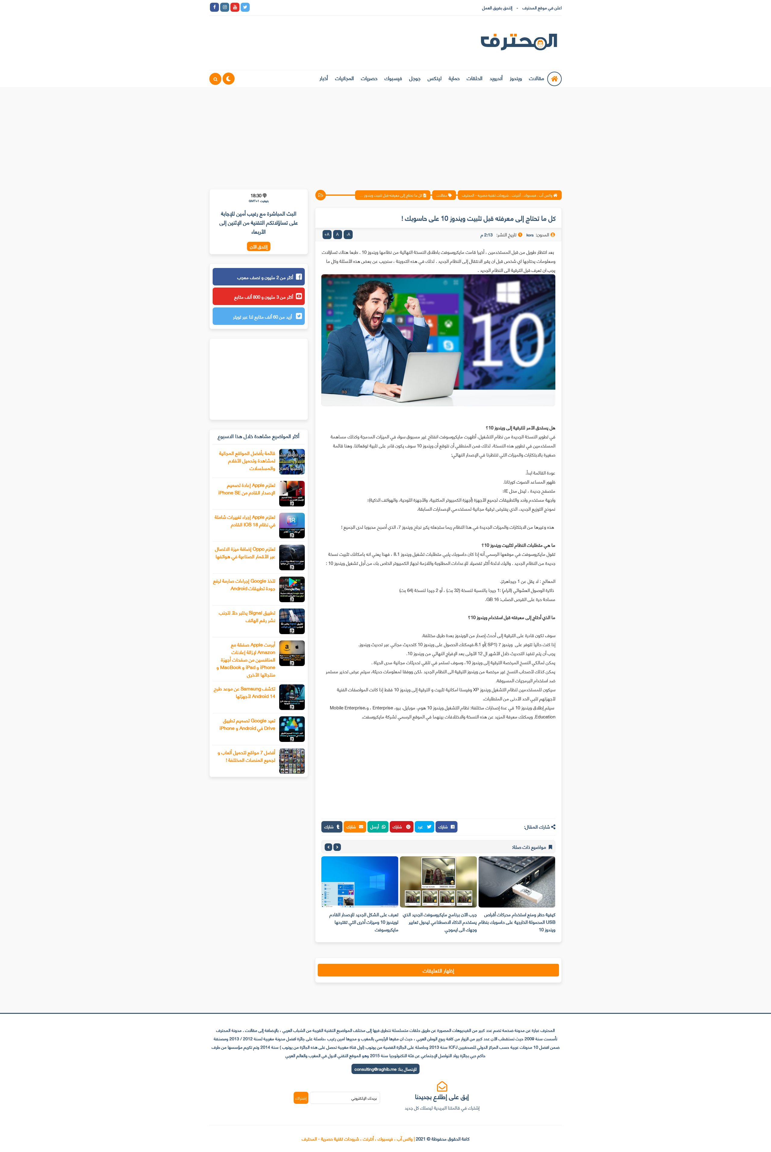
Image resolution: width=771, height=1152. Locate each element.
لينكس (435, 77)
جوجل (414, 77)
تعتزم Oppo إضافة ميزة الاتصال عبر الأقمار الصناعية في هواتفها (245, 552)
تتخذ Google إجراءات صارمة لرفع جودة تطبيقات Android (244, 584)
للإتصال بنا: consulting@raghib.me (385, 1068)
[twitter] (245, 7)
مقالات (536, 77)
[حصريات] (296, 7)
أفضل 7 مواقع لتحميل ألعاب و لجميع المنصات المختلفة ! (246, 756)
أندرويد (496, 77)
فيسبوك (393, 77)
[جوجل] (275, 7)
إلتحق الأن (258, 246)
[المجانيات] (306, 7)
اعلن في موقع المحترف (542, 7)
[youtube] (234, 7)
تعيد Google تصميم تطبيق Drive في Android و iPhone (247, 724)
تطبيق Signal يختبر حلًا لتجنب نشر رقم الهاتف (247, 616)
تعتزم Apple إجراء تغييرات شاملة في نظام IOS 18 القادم (245, 520)
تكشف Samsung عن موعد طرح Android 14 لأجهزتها (244, 692)
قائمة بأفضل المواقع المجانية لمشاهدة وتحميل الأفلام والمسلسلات (247, 460)
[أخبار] (316, 7)
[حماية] (255, 7)
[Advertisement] (385, 134)
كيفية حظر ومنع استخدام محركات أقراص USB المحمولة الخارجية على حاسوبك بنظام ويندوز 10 (517, 921)
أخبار (324, 77)
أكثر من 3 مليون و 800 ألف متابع (263, 296)
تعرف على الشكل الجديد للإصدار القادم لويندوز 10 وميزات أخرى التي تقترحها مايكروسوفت (363, 921)
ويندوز (516, 77)
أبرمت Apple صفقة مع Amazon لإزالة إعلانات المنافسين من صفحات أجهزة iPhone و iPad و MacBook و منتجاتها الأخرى (246, 659)
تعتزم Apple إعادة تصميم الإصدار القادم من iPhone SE (246, 488)
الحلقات (474, 77)
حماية (454, 77)
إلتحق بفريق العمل (497, 7)
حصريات (369, 77)
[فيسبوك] (286, 7)
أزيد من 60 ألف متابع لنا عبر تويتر (263, 316)
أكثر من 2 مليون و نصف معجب (265, 277)
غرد (421, 826)
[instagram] (224, 7)
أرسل (374, 826)
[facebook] (214, 7)
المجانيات (344, 77)
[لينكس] (265, 7)
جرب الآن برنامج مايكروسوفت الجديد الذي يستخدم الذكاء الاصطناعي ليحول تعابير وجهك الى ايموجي (440, 921)
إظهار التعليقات (438, 970)
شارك (443, 826)
